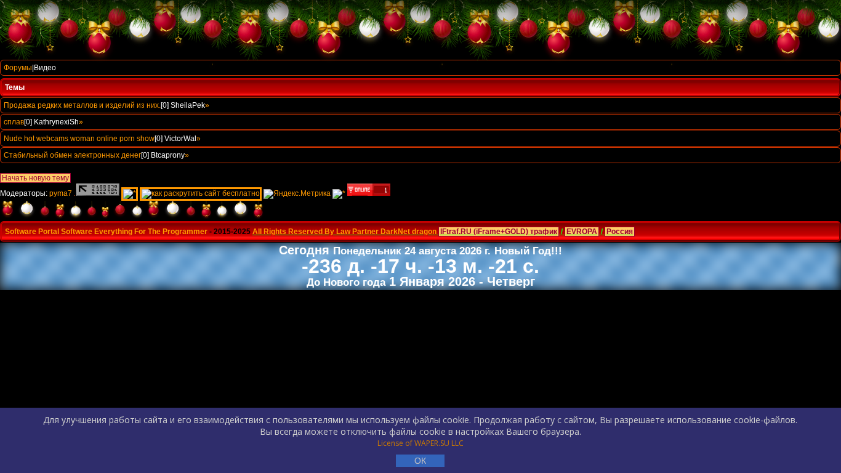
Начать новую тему (35, 178)
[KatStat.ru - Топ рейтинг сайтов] (338, 193)
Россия (619, 231)
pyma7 (60, 193)
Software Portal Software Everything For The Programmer (106, 231)
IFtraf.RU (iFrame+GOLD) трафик (498, 231)
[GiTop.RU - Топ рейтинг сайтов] (368, 193)
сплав (14, 122)
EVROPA (581, 231)
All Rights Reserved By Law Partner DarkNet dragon (344, 231)
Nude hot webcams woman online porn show (79, 138)
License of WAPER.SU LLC (420, 443)
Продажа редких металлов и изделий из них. (82, 105)
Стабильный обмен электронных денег (72, 155)
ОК (420, 461)
